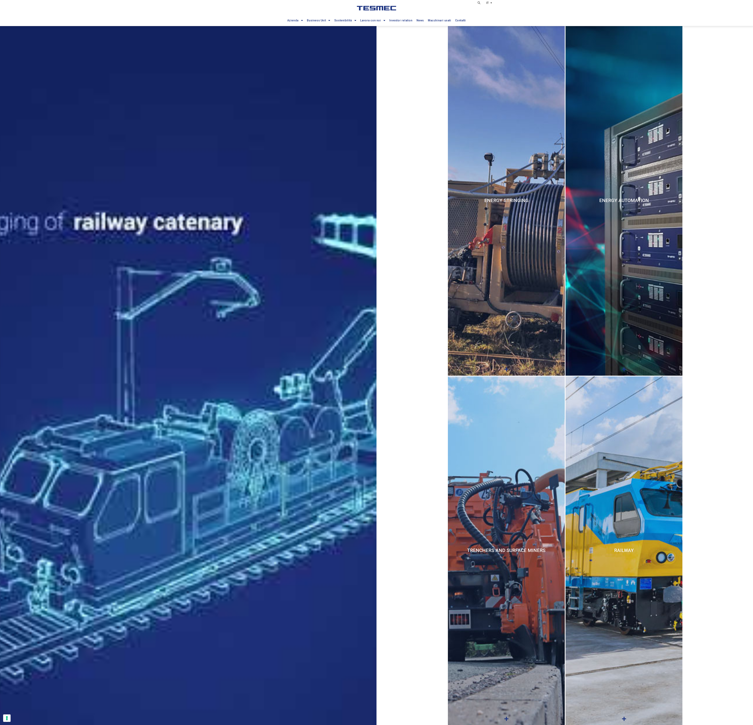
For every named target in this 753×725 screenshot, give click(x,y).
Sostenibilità (343, 20)
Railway (624, 550)
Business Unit (316, 20)
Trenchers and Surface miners (506, 550)
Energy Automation (624, 200)
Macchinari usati (439, 20)
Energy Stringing (506, 200)
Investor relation (400, 20)
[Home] (376, 10)
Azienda (293, 20)
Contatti (460, 20)
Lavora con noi (370, 20)
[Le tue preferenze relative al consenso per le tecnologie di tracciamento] (7, 718)
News (420, 20)
